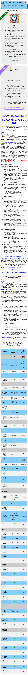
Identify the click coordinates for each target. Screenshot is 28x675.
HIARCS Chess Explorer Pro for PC (11, 259)
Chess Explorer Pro (7, 5)
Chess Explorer (14, 5)
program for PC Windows (7, 142)
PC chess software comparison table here (15, 116)
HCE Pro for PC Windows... (14, 60)
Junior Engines (14, 7)
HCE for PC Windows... (14, 108)
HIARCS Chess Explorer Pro (14, 121)
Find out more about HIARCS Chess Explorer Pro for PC (14, 268)
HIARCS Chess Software (14, 2)
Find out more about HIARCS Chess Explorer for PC (14, 338)
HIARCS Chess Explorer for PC (11, 329)
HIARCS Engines (21, 5)
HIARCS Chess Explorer (14, 273)
